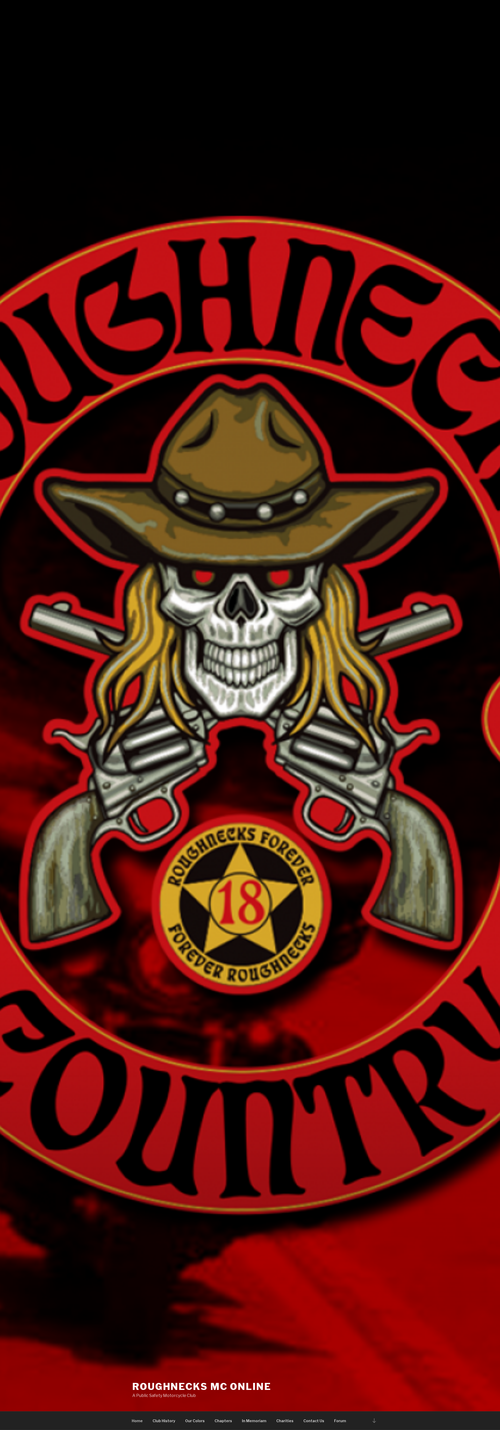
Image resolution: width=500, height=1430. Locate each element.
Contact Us (313, 1421)
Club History (164, 1421)
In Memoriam (254, 1421)
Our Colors (195, 1421)
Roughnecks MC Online (201, 1386)
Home (137, 1421)
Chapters (223, 1421)
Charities (284, 1421)
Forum (340, 1421)
